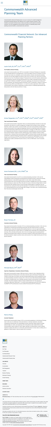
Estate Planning (6, 377)
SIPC (41, 406)
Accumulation (5, 366)
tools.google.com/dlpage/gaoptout (17, 422)
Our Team (4, 349)
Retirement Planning (7, 375)
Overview (4, 363)
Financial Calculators (7, 388)
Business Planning (6, 373)
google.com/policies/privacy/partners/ (10, 421)
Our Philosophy (6, 351)
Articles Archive (6, 386)
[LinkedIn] (3, 399)
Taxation (4, 370)
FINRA (39, 406)
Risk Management (6, 368)
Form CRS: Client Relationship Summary (11, 415)
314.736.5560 (34, 396)
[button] (5, 346)
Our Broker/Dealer (6, 353)
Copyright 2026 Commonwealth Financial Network (22, 424)
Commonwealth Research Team (9, 356)
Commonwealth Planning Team (9, 358)
